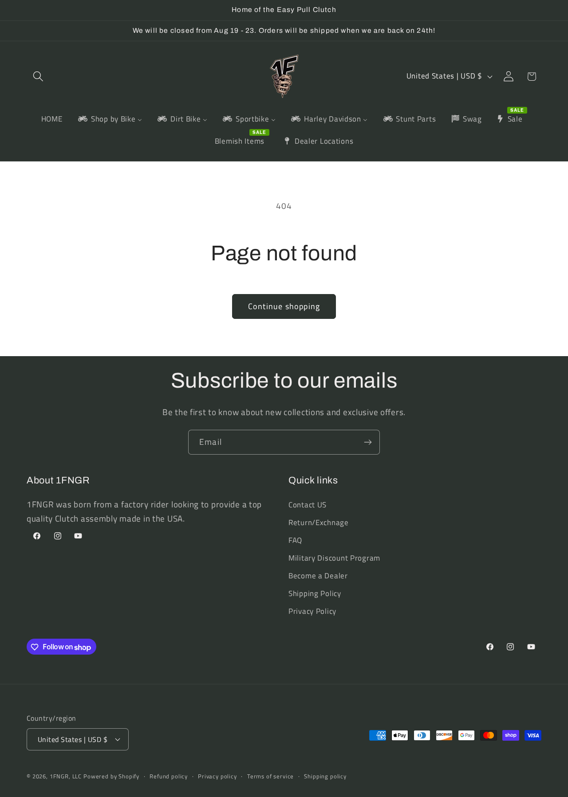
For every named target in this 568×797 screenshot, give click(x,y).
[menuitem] (52, 119)
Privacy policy (217, 775)
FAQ (295, 540)
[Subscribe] (367, 442)
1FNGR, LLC (66, 775)
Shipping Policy (314, 593)
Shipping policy (325, 775)
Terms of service (270, 775)
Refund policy (169, 775)
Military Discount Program (334, 558)
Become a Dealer (318, 575)
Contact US (307, 504)
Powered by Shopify (111, 775)
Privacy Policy (312, 611)
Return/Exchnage (318, 522)
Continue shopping (284, 306)
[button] (38, 76)
